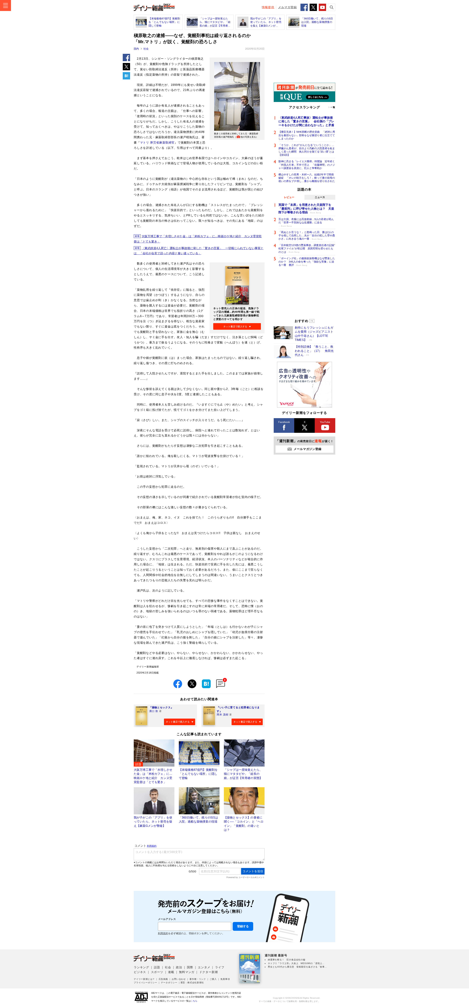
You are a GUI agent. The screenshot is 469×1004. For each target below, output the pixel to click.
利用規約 (163, 933)
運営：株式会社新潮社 (192, 982)
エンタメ (204, 967)
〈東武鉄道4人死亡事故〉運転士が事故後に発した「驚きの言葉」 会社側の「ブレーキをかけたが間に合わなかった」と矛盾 (306, 121)
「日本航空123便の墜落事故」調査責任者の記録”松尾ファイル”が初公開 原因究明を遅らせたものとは (306, 248)
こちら (194, 1001)
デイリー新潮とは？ (144, 979)
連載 (171, 972)
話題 (157, 967)
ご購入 (213, 979)
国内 (136, 48)
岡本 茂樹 (222, 714)
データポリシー (169, 982)
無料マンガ (186, 972)
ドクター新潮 (208, 972)
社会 (146, 48)
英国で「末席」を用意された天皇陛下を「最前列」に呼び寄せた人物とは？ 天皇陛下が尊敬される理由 (306, 208)
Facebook (284, 422)
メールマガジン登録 (307, 449)
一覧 (332, 107)
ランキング (141, 967)
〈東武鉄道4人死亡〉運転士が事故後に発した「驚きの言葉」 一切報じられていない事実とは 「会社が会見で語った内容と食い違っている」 (198, 251)
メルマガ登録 (287, 7)
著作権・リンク (197, 979)
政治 (179, 967)
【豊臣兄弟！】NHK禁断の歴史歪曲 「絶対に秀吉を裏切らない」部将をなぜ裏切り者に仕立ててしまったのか (306, 135)
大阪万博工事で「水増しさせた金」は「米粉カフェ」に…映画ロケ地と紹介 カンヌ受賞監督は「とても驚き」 (198, 239)
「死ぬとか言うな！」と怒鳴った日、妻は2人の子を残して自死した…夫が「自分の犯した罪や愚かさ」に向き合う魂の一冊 (306, 235)
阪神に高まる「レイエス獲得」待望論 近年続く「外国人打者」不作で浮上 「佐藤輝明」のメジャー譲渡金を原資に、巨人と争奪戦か (306, 164)
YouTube (325, 422)
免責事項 (225, 979)
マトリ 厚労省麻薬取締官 (157, 142)
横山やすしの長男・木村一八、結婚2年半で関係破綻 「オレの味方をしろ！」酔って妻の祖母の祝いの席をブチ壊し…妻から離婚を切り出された (306, 178)
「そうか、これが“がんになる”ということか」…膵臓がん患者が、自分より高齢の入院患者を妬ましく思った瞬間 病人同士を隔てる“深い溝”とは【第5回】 (306, 150)
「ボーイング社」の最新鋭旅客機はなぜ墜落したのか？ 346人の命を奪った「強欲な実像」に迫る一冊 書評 (306, 261)
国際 (190, 967)
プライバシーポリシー (145, 982)
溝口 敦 (153, 711)
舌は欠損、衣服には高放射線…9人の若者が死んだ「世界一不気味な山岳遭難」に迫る (306, 222)
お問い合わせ (179, 979)
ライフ (219, 967)
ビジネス (140, 972)
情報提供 (268, 7)
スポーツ (157, 972)
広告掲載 (163, 979)
